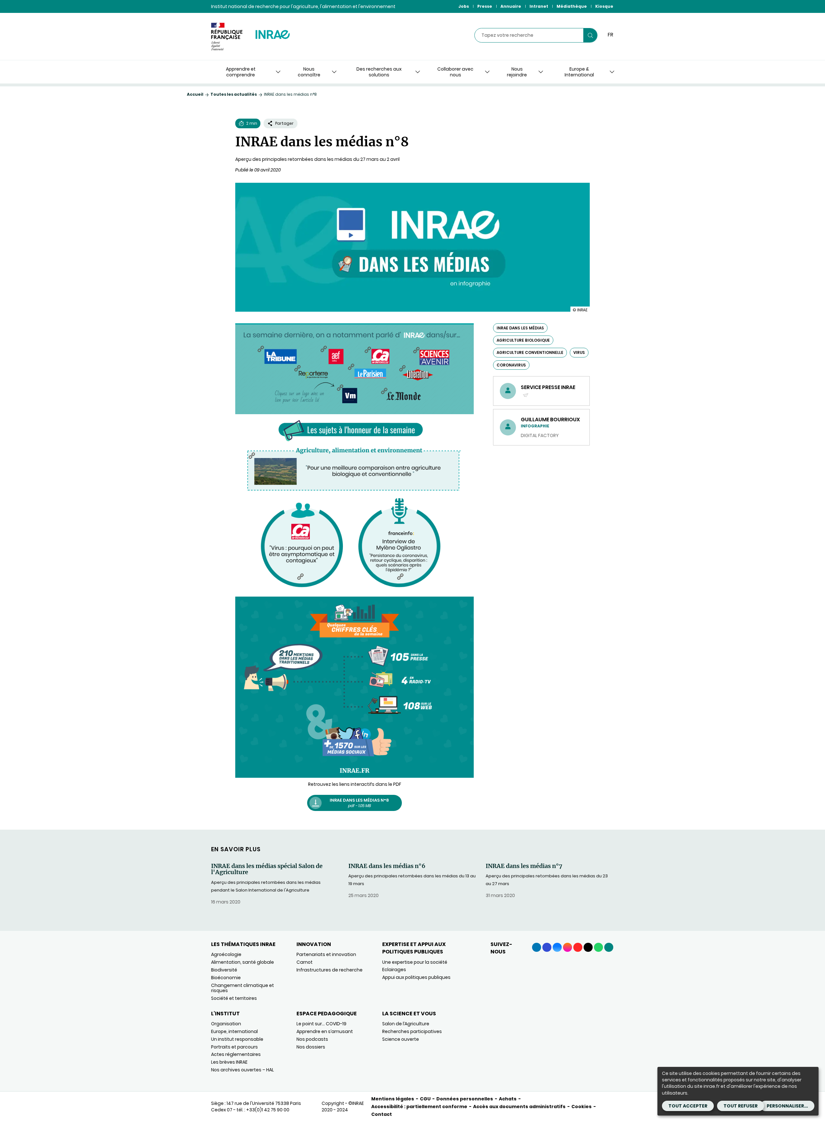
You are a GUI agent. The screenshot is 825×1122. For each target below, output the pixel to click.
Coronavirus (511, 365)
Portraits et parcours (234, 1047)
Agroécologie (226, 954)
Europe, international (234, 1031)
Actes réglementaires (236, 1054)
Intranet (538, 6)
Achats (508, 1099)
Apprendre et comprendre (241, 72)
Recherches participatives (412, 1031)
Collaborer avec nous (455, 72)
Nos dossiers (310, 1047)
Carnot (304, 962)
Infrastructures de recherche (329, 970)
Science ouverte (400, 1039)
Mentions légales (392, 1099)
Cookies (581, 1106)
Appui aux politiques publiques (416, 977)
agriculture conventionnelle (530, 352)
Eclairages (394, 969)
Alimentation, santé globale (242, 962)
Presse (484, 6)
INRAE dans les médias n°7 (524, 866)
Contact (381, 1114)
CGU (425, 1099)
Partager (284, 123)
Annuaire (510, 6)
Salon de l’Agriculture (405, 1023)
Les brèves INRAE (229, 1062)
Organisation (226, 1023)
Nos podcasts (312, 1039)
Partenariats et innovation (326, 954)
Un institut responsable (237, 1039)
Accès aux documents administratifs (519, 1106)
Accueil (195, 94)
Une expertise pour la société (414, 962)
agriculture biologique (523, 340)
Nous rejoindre (517, 72)
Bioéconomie (226, 977)
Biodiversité (224, 970)
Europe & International (579, 72)
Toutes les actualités (233, 94)
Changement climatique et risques (242, 988)
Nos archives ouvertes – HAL (242, 1070)
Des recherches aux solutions (379, 72)
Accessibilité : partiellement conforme (419, 1106)
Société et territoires (234, 998)
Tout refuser (740, 1106)
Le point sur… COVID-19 (321, 1023)
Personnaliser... (787, 1106)
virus (579, 352)
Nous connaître (309, 72)
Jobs (463, 6)
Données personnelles (464, 1099)
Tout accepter (687, 1106)
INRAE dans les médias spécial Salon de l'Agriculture (267, 869)
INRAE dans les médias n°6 (386, 866)
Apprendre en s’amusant (324, 1031)
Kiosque (604, 6)
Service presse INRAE (548, 391)
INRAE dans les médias (520, 328)
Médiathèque (572, 6)
